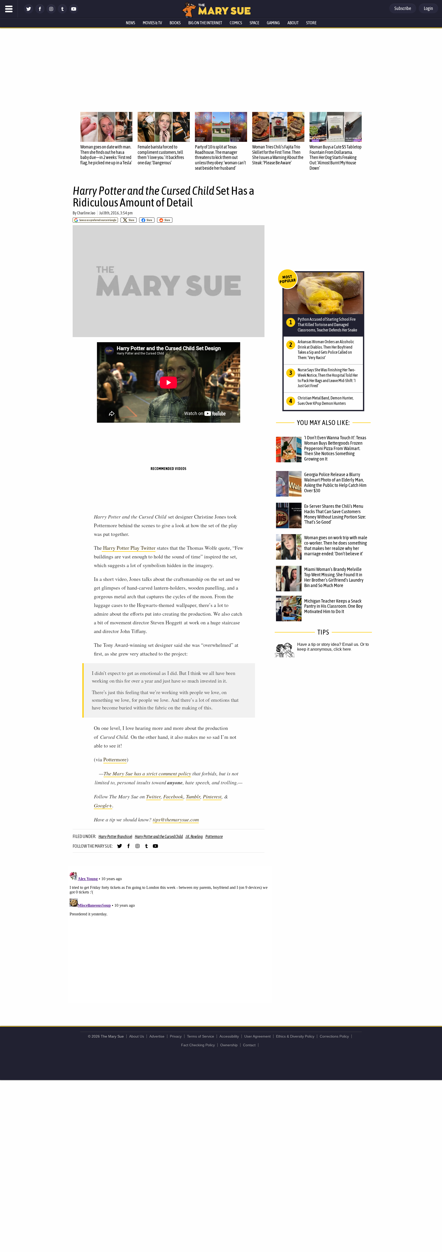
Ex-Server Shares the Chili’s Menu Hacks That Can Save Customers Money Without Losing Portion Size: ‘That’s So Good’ (335, 514)
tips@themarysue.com (176, 819)
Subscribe (402, 8)
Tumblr (193, 796)
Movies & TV (152, 22)
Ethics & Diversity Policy (295, 1036)
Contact (249, 1045)
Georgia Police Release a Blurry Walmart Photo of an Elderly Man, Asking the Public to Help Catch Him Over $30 (335, 482)
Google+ (103, 805)
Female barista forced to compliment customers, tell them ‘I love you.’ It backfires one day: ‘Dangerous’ (161, 154)
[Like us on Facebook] (40, 12)
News (130, 22)
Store (311, 22)
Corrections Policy (334, 1036)
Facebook (173, 796)
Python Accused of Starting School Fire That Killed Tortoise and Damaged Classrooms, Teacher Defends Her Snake (327, 324)
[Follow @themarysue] (28, 12)
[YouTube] (73, 12)
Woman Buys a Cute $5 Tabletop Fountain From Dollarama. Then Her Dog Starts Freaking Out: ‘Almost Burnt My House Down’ (336, 157)
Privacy (176, 1036)
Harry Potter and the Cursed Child (159, 836)
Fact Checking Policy (198, 1045)
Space (254, 22)
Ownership (229, 1045)
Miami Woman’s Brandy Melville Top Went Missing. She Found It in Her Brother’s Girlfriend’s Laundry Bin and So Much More (333, 577)
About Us (136, 1036)
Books (175, 22)
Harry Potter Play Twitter (129, 547)
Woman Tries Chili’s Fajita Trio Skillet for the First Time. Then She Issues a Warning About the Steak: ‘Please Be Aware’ (277, 154)
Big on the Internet (205, 22)
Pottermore (115, 759)
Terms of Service (200, 1036)
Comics (236, 22)
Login (428, 8)
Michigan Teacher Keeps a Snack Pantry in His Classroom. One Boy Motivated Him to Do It (333, 606)
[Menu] (9, 9)
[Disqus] (170, 934)
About (293, 22)
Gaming (273, 22)
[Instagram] (51, 12)
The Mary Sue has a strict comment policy (147, 773)
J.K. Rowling (194, 836)
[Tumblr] (62, 12)
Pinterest (212, 796)
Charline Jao (86, 213)
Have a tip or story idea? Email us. (328, 644)
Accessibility (229, 1036)
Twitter (153, 796)
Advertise (156, 1036)
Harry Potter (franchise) (115, 836)
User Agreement (257, 1036)
